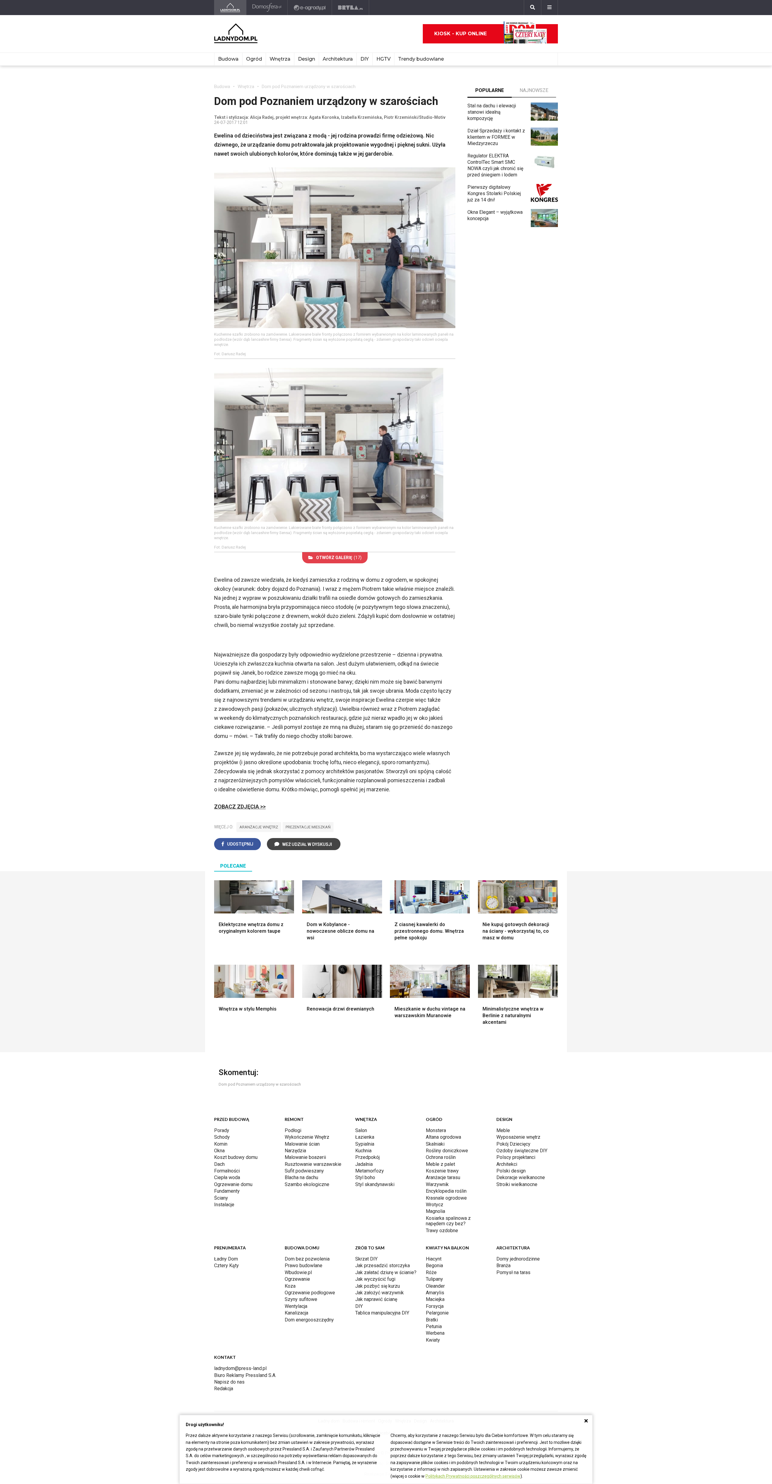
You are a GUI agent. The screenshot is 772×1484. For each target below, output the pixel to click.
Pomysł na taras (513, 1272)
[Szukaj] (532, 7)
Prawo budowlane (303, 1265)
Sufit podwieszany (304, 1171)
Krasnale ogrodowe (446, 1198)
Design (306, 59)
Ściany (221, 1198)
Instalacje (224, 1204)
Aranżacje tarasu (443, 1177)
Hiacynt (433, 1259)
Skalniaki (435, 1144)
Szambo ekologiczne (307, 1184)
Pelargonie (437, 1313)
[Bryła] (350, 7)
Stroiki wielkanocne (516, 1184)
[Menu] (549, 7)
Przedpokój (367, 1157)
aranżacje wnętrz (258, 827)
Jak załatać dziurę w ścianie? (385, 1272)
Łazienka (364, 1137)
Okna (219, 1150)
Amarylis (435, 1293)
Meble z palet (440, 1164)
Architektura (338, 59)
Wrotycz (434, 1204)
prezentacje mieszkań (308, 827)
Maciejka (435, 1299)
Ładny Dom (226, 1259)
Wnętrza (280, 59)
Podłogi (293, 1130)
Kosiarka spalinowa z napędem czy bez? (448, 1220)
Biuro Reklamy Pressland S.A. (245, 1375)
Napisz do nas (229, 1382)
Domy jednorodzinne (518, 1259)
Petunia (434, 1326)
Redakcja (223, 1388)
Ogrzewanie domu (233, 1184)
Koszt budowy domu (236, 1157)
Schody (222, 1137)
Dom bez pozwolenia (307, 1259)
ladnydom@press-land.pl (240, 1368)
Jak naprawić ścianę (376, 1299)
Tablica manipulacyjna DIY (382, 1313)
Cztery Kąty (226, 1265)
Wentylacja (296, 1306)
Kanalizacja (296, 1313)
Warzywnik (437, 1184)
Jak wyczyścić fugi (375, 1279)
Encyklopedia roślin (446, 1191)
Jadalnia (364, 1164)
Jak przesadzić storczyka (382, 1265)
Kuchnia (363, 1150)
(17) (339, 557)
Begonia (434, 1265)
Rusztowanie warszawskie (313, 1164)
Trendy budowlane (421, 59)
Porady (221, 1130)
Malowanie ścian (302, 1144)
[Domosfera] (267, 7)
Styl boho (365, 1177)
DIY (364, 59)
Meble (503, 1130)
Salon (361, 1130)
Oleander (435, 1286)
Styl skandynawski (374, 1184)
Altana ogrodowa (443, 1137)
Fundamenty (227, 1191)
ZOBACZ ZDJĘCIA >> (240, 806)
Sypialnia (364, 1144)
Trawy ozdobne (442, 1230)
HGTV (383, 59)
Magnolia (435, 1211)
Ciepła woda (227, 1177)
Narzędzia (295, 1150)
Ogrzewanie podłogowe (310, 1293)
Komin (220, 1144)
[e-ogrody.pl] (310, 7)
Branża (503, 1265)
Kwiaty (433, 1340)
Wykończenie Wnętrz (307, 1137)
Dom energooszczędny (309, 1320)
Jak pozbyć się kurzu (377, 1286)
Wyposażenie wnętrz (518, 1137)
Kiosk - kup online (460, 33)
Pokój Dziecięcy (513, 1144)
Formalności (227, 1171)
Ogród (254, 59)
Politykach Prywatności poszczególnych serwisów (473, 1476)
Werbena (435, 1333)
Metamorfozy (369, 1171)
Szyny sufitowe (301, 1299)
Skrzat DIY (366, 1259)
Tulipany (434, 1279)
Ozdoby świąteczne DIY (521, 1150)
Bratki (432, 1320)
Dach (219, 1164)
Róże (431, 1272)
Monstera (436, 1130)
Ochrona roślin (441, 1157)
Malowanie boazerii (305, 1157)
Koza (290, 1286)
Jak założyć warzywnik (379, 1293)
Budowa (228, 59)
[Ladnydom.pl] (230, 7)
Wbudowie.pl (298, 1272)
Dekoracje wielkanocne (520, 1177)
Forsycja (435, 1306)
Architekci (506, 1164)
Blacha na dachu (301, 1177)
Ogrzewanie (297, 1279)
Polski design (511, 1171)
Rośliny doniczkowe (447, 1150)
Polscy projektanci (515, 1157)
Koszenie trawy (442, 1171)
